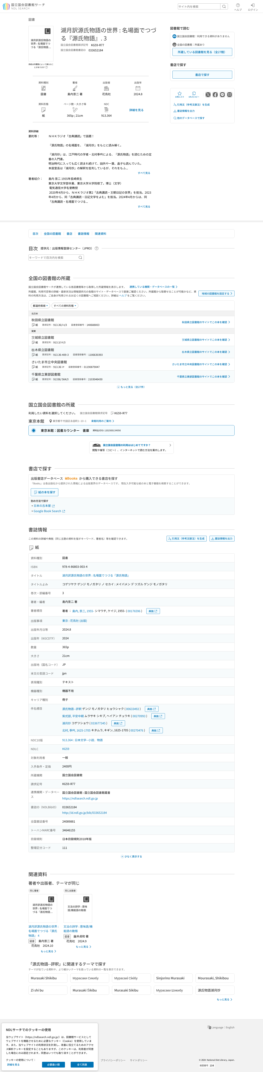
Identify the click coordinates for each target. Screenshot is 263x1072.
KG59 (65, 749)
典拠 (151, 611)
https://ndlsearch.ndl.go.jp (80, 798)
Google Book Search (48, 511)
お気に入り (179, 96)
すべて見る (144, 173)
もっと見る (47, 951)
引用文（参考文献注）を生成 (193, 104)
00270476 (136, 730)
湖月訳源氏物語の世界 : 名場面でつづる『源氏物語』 (96, 575)
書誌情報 (83, 233)
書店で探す (202, 74)
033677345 (98, 723)
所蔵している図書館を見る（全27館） (202, 52)
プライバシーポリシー (113, 1060)
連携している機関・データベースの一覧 (152, 286)
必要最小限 (53, 1064)
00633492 (132, 709)
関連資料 (100, 233)
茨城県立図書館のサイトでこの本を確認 (204, 339)
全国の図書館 (52, 233)
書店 (69, 233)
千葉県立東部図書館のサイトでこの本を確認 (202, 376)
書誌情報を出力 (186, 111)
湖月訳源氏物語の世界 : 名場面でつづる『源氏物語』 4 (43, 931)
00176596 (134, 611)
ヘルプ (238, 9)
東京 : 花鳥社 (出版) (74, 620)
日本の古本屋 (43, 505)
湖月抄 (66, 723)
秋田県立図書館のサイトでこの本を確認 (204, 322)
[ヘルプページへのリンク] (46, 66)
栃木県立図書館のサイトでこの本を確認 (204, 352)
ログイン (253, 9)
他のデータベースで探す (191, 118)
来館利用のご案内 (101, 421)
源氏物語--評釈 (72, 709)
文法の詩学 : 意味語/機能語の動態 (78, 928)
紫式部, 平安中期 (73, 716)
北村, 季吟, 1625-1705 (76, 730)
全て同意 (82, 1064)
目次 (35, 233)
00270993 (139, 716)
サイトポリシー (138, 1060)
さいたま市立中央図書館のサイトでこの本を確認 (199, 364)
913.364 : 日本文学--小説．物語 (82, 740)
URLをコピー (194, 96)
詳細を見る (136, 110)
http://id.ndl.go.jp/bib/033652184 (84, 812)
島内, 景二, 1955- (83, 611)
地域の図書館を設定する (215, 293)
